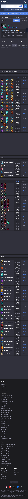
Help (2, 474)
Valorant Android (5, 452)
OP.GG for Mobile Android (7, 444)
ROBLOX (3, 407)
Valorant (3, 403)
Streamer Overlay (5, 438)
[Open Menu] (25, 1)
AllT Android (4, 448)
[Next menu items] (20, 13)
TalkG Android (4, 459)
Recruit (16, 474)
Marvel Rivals (4, 412)
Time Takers (4, 425)
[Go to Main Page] (3, 1)
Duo (2, 431)
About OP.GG (4, 384)
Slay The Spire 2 (5, 416)
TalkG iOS (3, 461)
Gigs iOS (3, 457)
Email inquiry (4, 476)
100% (17, 20)
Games (2, 429)
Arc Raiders (4, 414)
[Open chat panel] (27, 30)
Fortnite (3, 420)
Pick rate (18, 77)
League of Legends (5, 395)
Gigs (2, 436)
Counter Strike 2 (5, 418)
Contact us (3, 478)
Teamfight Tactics (5, 397)
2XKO (2, 423)
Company (3, 386)
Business (16, 471)
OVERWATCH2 (4, 408)
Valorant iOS (4, 453)
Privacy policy (4, 471)
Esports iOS (4, 465)
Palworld (3, 399)
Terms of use (4, 472)
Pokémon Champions (6, 401)
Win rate (24, 77)
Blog (2, 388)
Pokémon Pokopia (5, 410)
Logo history (4, 389)
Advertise (16, 472)
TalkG (2, 433)
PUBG (2, 405)
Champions (5, 13)
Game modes (15, 13)
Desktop (3, 427)
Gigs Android (4, 455)
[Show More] (8, 1)
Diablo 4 (3, 421)
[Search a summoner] (20, 6)
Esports (3, 434)
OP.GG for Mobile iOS (6, 446)
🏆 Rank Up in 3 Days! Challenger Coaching (11, 9)
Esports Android (5, 463)
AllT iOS (3, 450)
